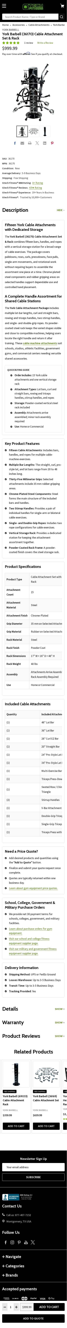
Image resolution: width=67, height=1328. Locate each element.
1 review (28, 42)
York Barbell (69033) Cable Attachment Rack (15, 1100)
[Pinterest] (52, 143)
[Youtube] (26, 1242)
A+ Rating (37, 182)
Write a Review (45, 42)
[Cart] (63, 5)
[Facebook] (15, 143)
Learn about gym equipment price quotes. (33, 888)
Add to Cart (49, 1307)
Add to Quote (33, 1318)
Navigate (13, 1256)
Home (5, 24)
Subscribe (33, 1177)
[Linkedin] (45, 143)
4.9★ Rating (35, 187)
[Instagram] (12, 1242)
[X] (37, 143)
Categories (15, 1265)
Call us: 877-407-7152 (18, 1215)
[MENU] (4, 6)
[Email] (22, 143)
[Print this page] (30, 143)
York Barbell (10, 30)
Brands (12, 1275)
